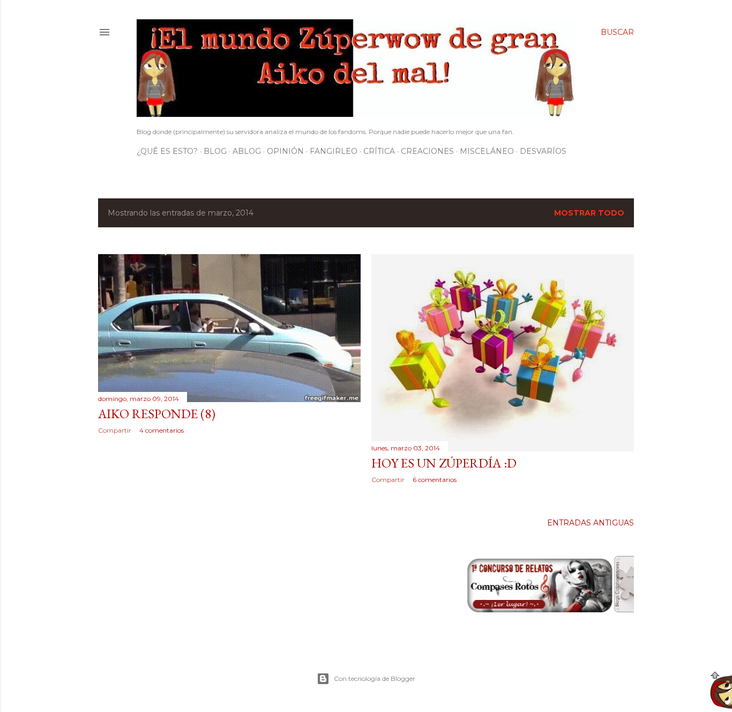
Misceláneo (487, 151)
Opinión (285, 151)
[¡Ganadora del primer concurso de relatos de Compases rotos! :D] (508, 608)
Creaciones (427, 151)
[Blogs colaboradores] (622, 608)
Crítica (379, 151)
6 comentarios (435, 480)
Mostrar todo (589, 213)
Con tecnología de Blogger (374, 678)
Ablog (247, 151)
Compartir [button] (114, 430)
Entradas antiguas (590, 523)
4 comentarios (161, 430)
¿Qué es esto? (167, 151)
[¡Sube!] (721, 691)
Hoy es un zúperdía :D (444, 463)
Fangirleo (333, 151)
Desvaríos (543, 151)
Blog (215, 151)
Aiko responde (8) (156, 413)
